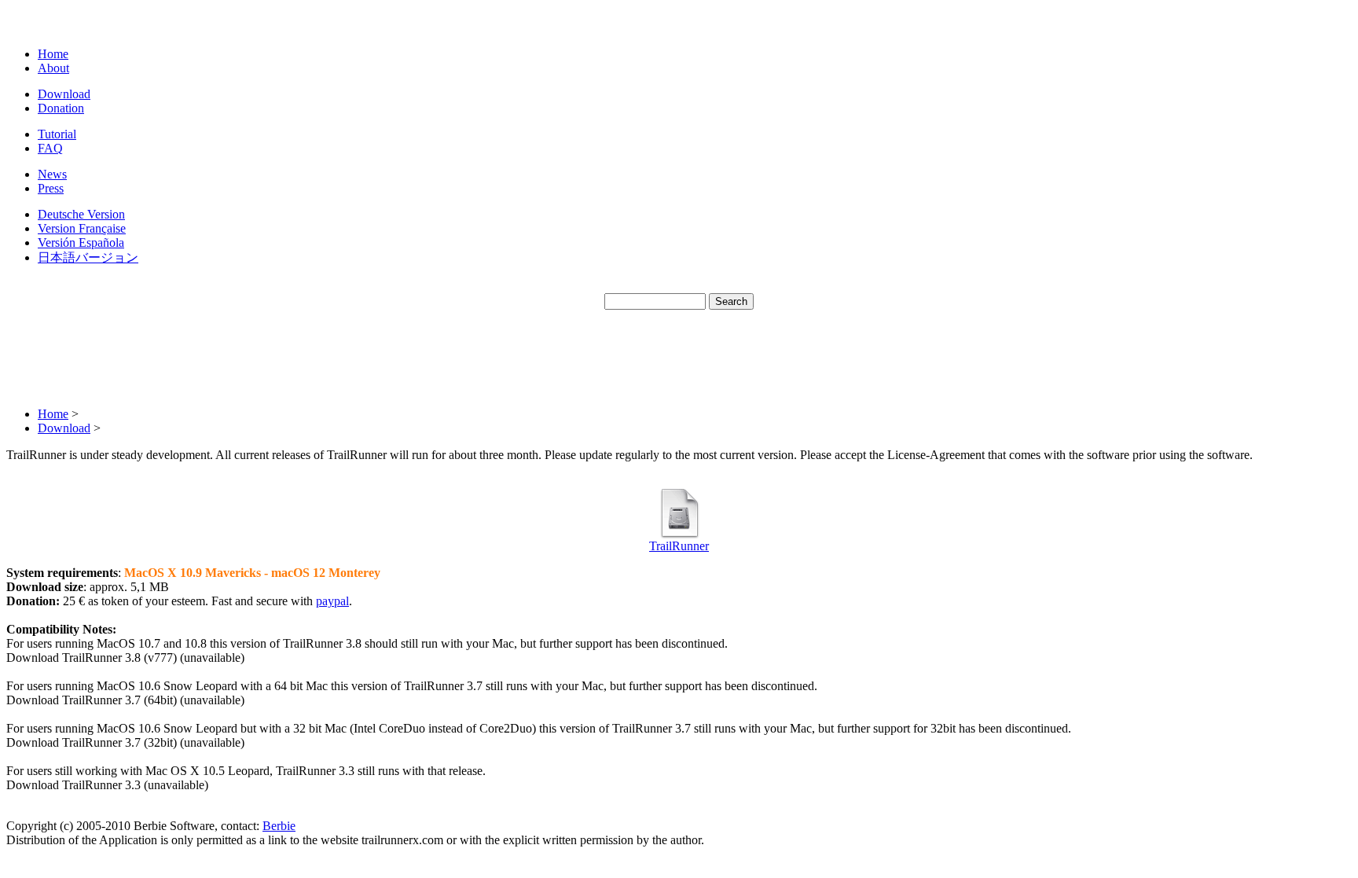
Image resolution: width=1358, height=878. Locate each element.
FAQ (50, 148)
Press (51, 188)
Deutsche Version (81, 214)
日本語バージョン (88, 257)
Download (64, 94)
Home (53, 54)
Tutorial (57, 134)
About (53, 68)
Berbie (278, 825)
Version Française (82, 228)
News (52, 174)
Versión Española (81, 242)
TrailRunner (679, 546)
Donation (61, 108)
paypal (332, 601)
